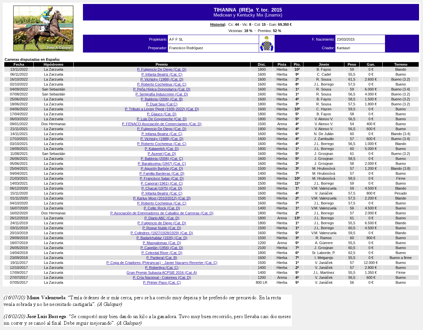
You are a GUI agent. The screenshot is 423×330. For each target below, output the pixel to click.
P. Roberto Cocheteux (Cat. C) (161, 84)
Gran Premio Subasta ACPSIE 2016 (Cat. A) (162, 273)
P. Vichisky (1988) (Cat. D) (161, 79)
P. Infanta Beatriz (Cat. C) (161, 74)
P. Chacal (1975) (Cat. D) (161, 188)
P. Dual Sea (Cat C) (161, 104)
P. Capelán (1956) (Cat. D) (161, 248)
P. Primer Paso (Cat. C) (162, 282)
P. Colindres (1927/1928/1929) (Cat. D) (162, 233)
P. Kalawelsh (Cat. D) (162, 149)
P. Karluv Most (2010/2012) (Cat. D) (162, 198)
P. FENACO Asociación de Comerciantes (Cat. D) (162, 124)
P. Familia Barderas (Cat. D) (161, 173)
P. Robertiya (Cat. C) (161, 268)
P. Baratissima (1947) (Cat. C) (162, 163)
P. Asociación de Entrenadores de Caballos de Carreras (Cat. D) (161, 213)
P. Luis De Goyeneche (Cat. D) (162, 119)
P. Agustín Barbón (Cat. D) (162, 168)
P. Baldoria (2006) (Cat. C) (162, 159)
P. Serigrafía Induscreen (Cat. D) (161, 94)
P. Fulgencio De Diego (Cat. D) (161, 69)
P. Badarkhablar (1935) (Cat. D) (161, 238)
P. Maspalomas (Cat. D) (162, 243)
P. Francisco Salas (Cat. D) (162, 178)
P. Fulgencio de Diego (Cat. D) (161, 223)
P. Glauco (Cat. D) (161, 114)
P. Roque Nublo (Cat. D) (161, 228)
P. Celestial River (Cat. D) (161, 253)
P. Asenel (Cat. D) (162, 154)
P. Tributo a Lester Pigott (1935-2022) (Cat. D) (162, 109)
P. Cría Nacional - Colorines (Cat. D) (162, 277)
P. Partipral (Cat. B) (161, 258)
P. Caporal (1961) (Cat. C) (162, 183)
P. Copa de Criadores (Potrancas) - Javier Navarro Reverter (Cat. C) (161, 263)
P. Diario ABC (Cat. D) (161, 218)
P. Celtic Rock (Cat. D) (162, 208)
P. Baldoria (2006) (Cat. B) (162, 99)
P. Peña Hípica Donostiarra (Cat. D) (161, 89)
